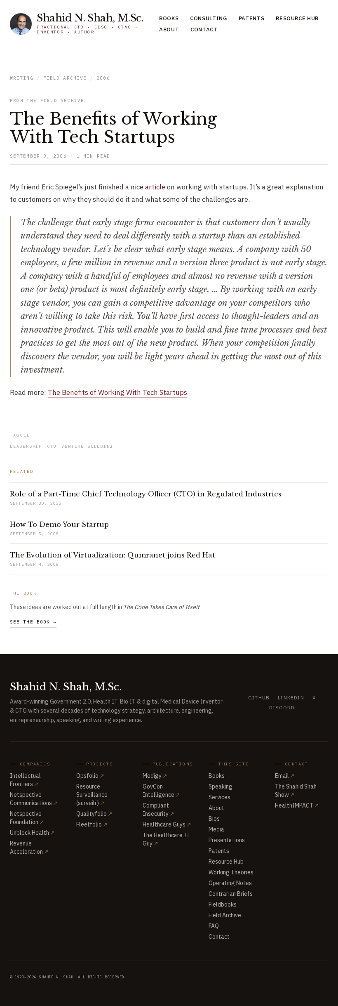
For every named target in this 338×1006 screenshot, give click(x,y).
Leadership (26, 446)
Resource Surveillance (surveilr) (92, 795)
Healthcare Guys (167, 824)
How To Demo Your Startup (59, 524)
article (155, 186)
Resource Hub (297, 18)
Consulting (208, 18)
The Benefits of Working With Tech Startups (117, 392)
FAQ (214, 926)
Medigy (155, 775)
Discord (282, 707)
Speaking (220, 786)
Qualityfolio (94, 813)
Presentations (227, 840)
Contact (204, 29)
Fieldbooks (223, 904)
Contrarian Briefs (231, 893)
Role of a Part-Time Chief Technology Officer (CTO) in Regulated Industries (146, 494)
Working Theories (231, 872)
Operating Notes (230, 883)
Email (285, 775)
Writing (21, 78)
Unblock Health (32, 832)
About (169, 29)
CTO (51, 446)
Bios (214, 818)
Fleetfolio (92, 824)
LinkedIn (291, 697)
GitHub (259, 697)
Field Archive (65, 78)
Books (168, 18)
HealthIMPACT (297, 805)
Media (216, 829)
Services (219, 797)
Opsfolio (90, 775)
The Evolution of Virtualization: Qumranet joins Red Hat (112, 555)
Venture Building (87, 446)
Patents (252, 18)
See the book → (33, 622)
